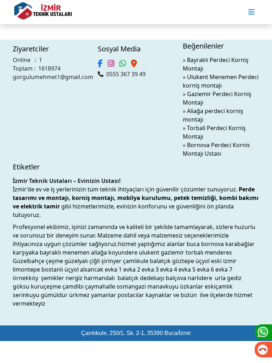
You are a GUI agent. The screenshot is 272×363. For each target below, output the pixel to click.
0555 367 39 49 (124, 74)
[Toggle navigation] (251, 12)
